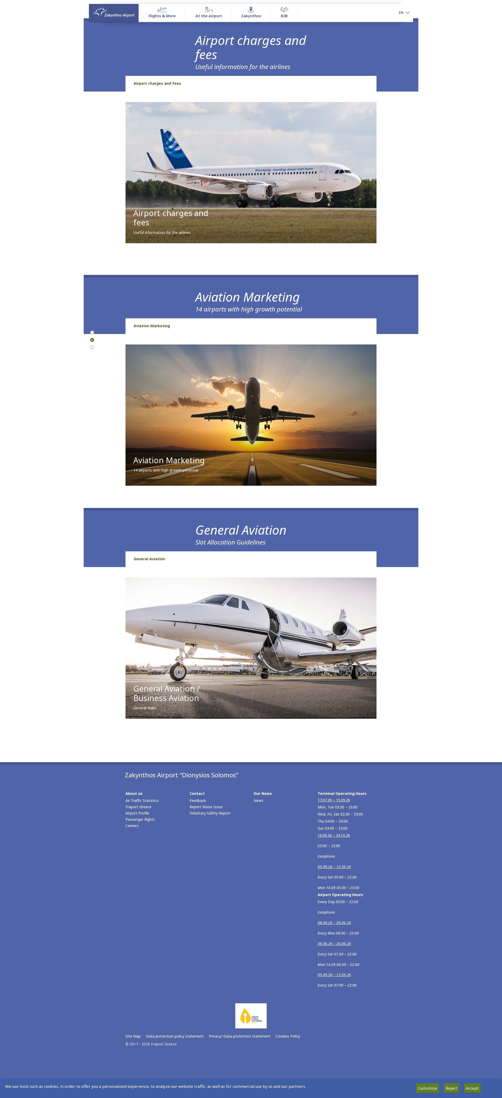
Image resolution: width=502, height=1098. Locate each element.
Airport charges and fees (157, 83)
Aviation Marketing (152, 325)
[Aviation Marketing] (92, 340)
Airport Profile (137, 813)
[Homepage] (114, 13)
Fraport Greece (138, 806)
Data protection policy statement (175, 1036)
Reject (451, 1088)
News (258, 800)
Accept (472, 1088)
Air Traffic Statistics (142, 800)
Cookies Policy (288, 1036)
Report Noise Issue (206, 806)
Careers (132, 825)
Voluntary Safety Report (210, 813)
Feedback (198, 800)
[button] (404, 13)
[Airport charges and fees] (92, 332)
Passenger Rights (140, 819)
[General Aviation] (92, 347)
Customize (427, 1088)
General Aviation (149, 558)
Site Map (133, 1036)
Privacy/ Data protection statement (239, 1036)
